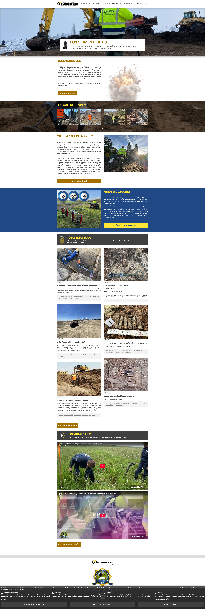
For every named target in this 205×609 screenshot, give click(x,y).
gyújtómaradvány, (118, 405)
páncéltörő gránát (132, 403)
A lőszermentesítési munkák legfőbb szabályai (77, 286)
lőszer (61, 415)
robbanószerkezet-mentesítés (114, 350)
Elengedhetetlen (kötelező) (11, 592)
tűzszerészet (109, 352)
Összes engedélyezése (171, 604)
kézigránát (124, 403)
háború (93, 415)
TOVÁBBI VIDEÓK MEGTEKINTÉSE (68, 544)
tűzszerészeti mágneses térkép (122, 352)
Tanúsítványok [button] (128, 4)
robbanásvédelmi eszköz (66, 298)
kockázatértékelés (79, 296)
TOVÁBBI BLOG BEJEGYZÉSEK (67, 426)
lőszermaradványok (78, 355)
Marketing (160, 592)
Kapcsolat (137, 4)
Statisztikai (110, 592)
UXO (71, 355)
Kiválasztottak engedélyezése (102, 604)
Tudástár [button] (96, 4)
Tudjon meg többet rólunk (67, 93)
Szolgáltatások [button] (86, 4)
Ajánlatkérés (105, 4)
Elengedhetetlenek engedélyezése (34, 604)
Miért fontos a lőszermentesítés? (71, 342)
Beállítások (58, 592)
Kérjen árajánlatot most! (79, 181)
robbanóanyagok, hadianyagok (82, 415)
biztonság (70, 296)
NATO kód (88, 296)
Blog (113, 4)
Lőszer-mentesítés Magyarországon (119, 396)
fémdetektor (95, 296)
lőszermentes (63, 296)
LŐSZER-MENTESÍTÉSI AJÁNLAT (118, 286)
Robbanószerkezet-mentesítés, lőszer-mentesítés (125, 343)
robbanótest (109, 405)
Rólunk (118, 4)
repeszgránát (142, 403)
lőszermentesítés (64, 355)
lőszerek (76, 298)
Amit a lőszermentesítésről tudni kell (72, 400)
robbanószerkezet (128, 350)
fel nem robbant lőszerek (91, 355)
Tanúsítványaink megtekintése (126, 225)
